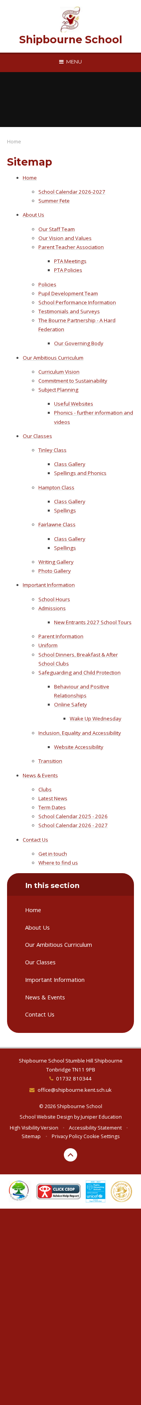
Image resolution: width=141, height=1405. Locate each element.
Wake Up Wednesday (95, 718)
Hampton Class (56, 487)
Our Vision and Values (65, 238)
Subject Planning (58, 389)
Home (14, 141)
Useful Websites (73, 403)
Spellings (65, 510)
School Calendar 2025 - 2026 (73, 816)
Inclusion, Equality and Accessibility (79, 732)
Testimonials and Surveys (69, 311)
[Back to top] (70, 1154)
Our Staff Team (56, 229)
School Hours (54, 599)
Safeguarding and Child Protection (79, 672)
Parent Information (60, 636)
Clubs (45, 789)
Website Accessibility (78, 746)
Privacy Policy (67, 1136)
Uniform (48, 645)
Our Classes (37, 436)
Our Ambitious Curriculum (53, 357)
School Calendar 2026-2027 (71, 191)
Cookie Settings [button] (101, 1136)
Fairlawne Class (57, 524)
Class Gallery (69, 464)
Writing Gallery (56, 561)
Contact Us (35, 839)
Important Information (49, 584)
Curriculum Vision (59, 371)
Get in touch (52, 853)
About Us (33, 214)
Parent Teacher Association (71, 247)
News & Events (40, 775)
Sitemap (31, 1136)
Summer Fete (54, 200)
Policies (47, 284)
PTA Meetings (70, 261)
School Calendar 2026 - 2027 (73, 825)
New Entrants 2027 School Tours (93, 622)
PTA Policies (68, 270)
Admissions (52, 608)
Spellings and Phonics (80, 473)
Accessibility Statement (95, 1127)
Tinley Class (52, 450)
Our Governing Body (78, 343)
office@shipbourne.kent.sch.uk (74, 1089)
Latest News (52, 798)
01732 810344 (74, 1078)
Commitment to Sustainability (72, 380)
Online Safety (70, 704)
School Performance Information (77, 302)
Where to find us (58, 862)
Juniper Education (101, 1117)
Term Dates (52, 807)
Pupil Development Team (68, 293)
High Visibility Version (34, 1127)
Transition (50, 760)
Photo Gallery (54, 570)
